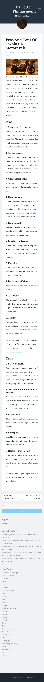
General (8, 55)
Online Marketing (8, 629)
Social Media (6, 649)
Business (5, 579)
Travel (4, 655)
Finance (4, 596)
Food (3, 599)
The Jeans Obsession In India (10, 497)
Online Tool (6, 632)
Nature (4, 626)
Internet (4, 617)
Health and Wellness (9, 608)
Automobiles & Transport (10, 573)
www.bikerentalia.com (14, 351)
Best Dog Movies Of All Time (33, 497)
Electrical (5, 587)
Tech (3, 652)
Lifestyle (5, 620)
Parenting (5, 635)
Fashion (4, 593)
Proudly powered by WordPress (22, 677)
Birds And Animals (8, 576)
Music (4, 623)
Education (5, 584)
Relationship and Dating (10, 644)
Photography (6, 641)
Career (4, 582)
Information (6, 611)
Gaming (4, 602)
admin (26, 52)
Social (4, 647)
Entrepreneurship (8, 590)
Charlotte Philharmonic (25, 9)
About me (5, 523)
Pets (3, 638)
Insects (4, 614)
